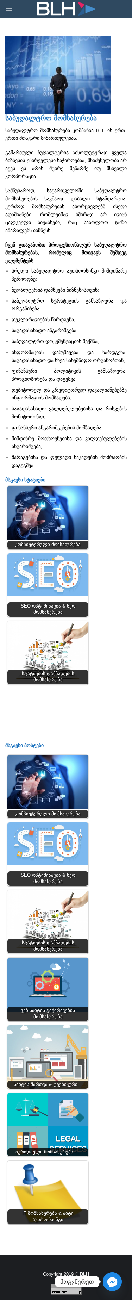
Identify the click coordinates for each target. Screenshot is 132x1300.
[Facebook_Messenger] (112, 1281)
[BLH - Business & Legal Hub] (66, 9)
